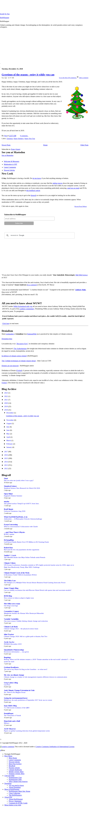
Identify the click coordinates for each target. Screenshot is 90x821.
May (8, 434)
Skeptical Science (10, 486)
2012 (6, 468)
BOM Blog (8, 596)
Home (45, 145)
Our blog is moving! (11, 606)
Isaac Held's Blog (10, 706)
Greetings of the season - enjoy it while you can (28, 74)
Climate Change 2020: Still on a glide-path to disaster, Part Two (25, 636)
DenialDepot (8, 713)
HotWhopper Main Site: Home (19, 791)
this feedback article (33, 190)
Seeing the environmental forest (15, 698)
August (9, 423)
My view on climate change (14, 675)
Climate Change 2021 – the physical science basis (21, 629)
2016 (6, 455)
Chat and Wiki (9, 776)
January (9, 447)
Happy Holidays (19, 138)
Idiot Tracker (9, 634)
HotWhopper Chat (15, 777)
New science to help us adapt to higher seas (19, 598)
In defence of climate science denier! (14, 356)
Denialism (7, 783)
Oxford (19, 370)
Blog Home (13, 758)
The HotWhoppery (15, 795)
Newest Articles (9, 170)
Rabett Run (8, 548)
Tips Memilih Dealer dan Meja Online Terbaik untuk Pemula (24, 557)
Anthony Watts (80, 290)
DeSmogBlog (9, 540)
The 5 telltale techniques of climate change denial (19, 361)
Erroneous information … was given (16, 652)
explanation (10, 334)
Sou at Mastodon (7, 155)
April (8, 437)
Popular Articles (14, 768)
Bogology (7, 657)
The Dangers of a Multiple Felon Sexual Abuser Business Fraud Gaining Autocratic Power (35, 582)
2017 (6, 452)
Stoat (6, 478)
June (8, 430)
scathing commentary (27, 309)
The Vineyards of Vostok (12, 715)
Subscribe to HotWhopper (15, 215)
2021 (6, 400)
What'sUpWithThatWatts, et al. (16, 517)
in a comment (32, 285)
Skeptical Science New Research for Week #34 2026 (22, 488)
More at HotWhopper (11, 789)
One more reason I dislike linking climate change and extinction (26, 621)
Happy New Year (29, 138)
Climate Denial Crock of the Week (16, 573)
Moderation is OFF (10, 164)
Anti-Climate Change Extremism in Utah (19, 690)
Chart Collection (14, 793)
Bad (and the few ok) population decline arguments (21, 550)
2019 (6, 406)
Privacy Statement (15, 801)
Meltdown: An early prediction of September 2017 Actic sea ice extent (28, 700)
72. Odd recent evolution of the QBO (16, 708)
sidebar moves (57, 183)
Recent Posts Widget (81, 206)
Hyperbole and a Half (12, 721)
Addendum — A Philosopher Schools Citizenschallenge (23, 519)
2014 (6, 462)
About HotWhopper (16, 799)
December (10, 413)
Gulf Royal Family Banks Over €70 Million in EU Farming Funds (26, 542)
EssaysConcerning (11, 524)
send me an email (73, 188)
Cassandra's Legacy (11, 611)
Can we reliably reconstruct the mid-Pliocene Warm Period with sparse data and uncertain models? (37, 590)
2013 (6, 465)
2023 (6, 393)
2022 (6, 396)
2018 (6, 410)
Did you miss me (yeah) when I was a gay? (19, 480)
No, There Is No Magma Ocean (14, 692)
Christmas (10, 138)
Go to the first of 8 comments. (68, 77)
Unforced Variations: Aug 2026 (14, 511)
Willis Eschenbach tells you (22, 306)
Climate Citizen (9, 563)
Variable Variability (11, 619)
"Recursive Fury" (22, 344)
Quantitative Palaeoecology (14, 650)
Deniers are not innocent (10, 366)
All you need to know (16, 785)
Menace (6, 723)
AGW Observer (10, 729)
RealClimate (8, 509)
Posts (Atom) (15, 149)
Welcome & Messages (11, 161)
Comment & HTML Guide (18, 803)
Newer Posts (6, 145)
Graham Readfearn (11, 667)
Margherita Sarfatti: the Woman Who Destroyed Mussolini (24, 613)
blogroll (33, 195)
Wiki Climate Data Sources (18, 781)
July (8, 427)
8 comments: (24, 136)
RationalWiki (31, 334)
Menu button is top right (12, 805)
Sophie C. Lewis (10, 555)
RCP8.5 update (9, 534)
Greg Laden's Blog (11, 683)
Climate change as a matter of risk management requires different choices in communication (35, 677)
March (8, 440)
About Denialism (15, 787)
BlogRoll (12, 766)
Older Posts (84, 145)
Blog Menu (8, 756)
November (10, 420)
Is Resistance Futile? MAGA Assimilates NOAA (20, 575)
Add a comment (83, 77)
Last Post (7, 685)
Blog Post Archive (15, 764)
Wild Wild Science (81, 275)
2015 (6, 458)
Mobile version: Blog (16, 772)
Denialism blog (7, 339)
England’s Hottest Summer (13, 496)
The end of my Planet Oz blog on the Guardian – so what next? (25, 669)
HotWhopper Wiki (15, 779)
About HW (8, 797)
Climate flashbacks (15, 770)
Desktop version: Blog (16, 774)
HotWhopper (4, 18)
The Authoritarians (20, 349)
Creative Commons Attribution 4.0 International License (54, 747)
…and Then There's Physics (14, 532)
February (9, 444)
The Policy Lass (10, 580)
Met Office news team (12, 604)
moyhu (6, 501)
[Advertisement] (45, 45)
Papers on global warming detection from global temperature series (27, 731)
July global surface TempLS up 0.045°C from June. (21, 503)
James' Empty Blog (11, 588)
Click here (5, 323)
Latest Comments (10, 167)
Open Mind (8, 494)
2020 (6, 403)
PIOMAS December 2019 (13, 644)
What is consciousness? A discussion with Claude (21, 526)
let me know (37, 178)
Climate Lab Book (11, 627)
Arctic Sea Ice (9, 642)
